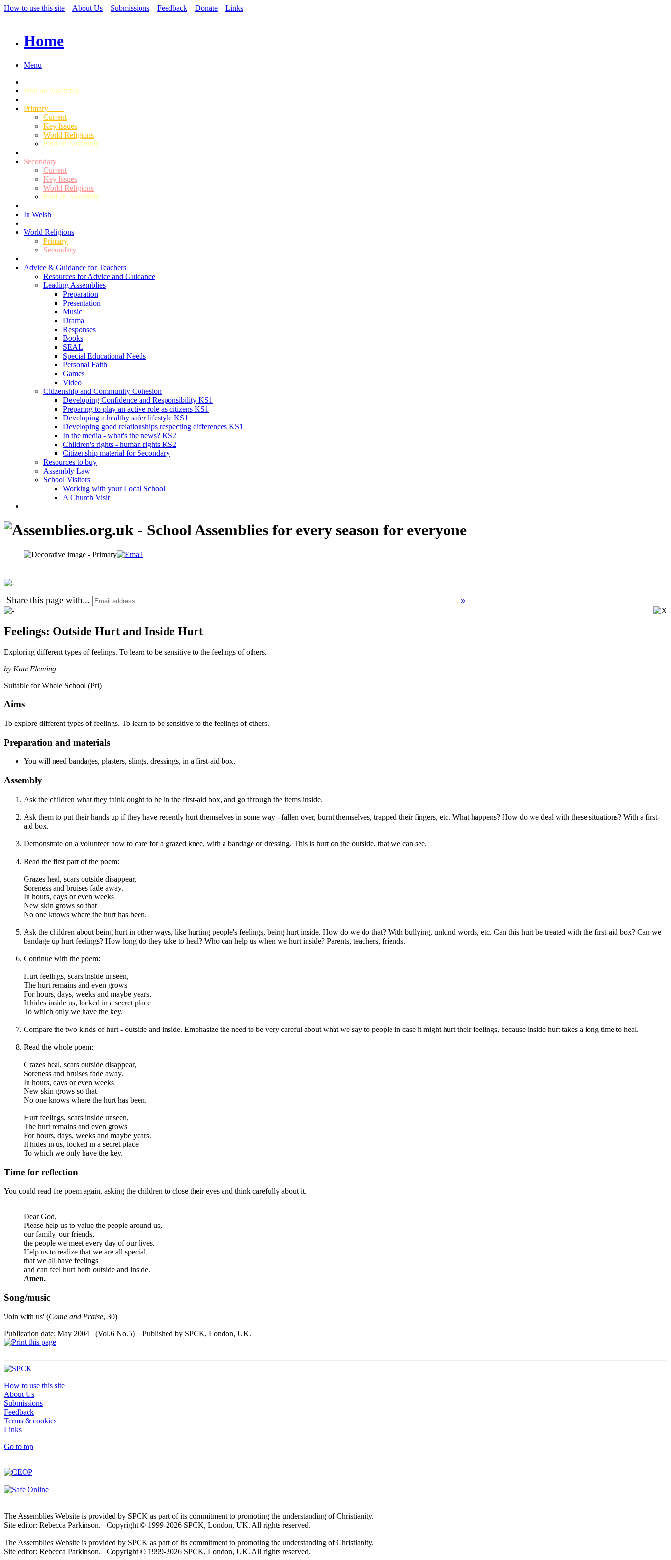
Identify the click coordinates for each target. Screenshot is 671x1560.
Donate (206, 8)
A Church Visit (86, 497)
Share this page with (44, 600)
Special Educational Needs (104, 356)
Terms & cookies (30, 1421)
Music (72, 311)
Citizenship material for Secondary (116, 453)
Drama (73, 320)
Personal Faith (85, 365)
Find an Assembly (54, 90)
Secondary (44, 161)
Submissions (130, 8)
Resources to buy (70, 462)
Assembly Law (66, 471)
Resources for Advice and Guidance (99, 276)
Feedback (172, 8)
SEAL (73, 347)
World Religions (68, 135)
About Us (87, 8)
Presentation (82, 303)
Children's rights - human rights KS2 (119, 444)
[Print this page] (30, 1342)
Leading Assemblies (74, 285)
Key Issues (60, 126)
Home (44, 41)
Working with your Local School (114, 488)
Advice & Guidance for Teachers (75, 267)
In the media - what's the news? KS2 (119, 435)
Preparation (80, 294)
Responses (79, 329)
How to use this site (34, 8)
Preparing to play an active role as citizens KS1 (136, 409)
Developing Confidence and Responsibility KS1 (138, 400)
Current (55, 117)
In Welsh (37, 214)
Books (73, 338)
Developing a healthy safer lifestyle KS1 (125, 418)
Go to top (18, 1446)
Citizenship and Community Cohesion (102, 391)
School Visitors (66, 479)
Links (234, 8)
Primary (44, 108)
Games (73, 373)
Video (72, 382)
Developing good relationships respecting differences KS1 (153, 426)
